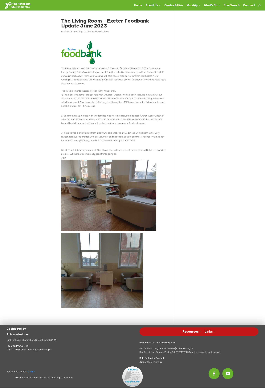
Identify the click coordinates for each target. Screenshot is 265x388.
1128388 (30, 371)
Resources (190, 331)
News (106, 31)
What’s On (210, 5)
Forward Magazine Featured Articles (87, 31)
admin (66, 31)
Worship (192, 5)
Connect (249, 5)
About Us (152, 5)
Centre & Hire (173, 5)
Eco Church (232, 5)
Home (138, 5)
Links (209, 331)
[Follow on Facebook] (214, 373)
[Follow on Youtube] (227, 373)
